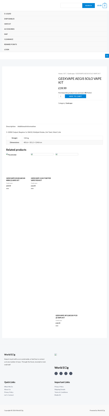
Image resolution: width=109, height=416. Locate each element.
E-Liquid (7, 14)
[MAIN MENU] (107, 56)
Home (60, 73)
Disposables (9, 19)
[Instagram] (56, 373)
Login (6, 49)
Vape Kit (7, 24)
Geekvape (71, 73)
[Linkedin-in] (65, 373)
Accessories (9, 29)
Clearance (8, 39)
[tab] (11, 126)
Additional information (27, 126)
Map (6, 34)
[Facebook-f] (70, 373)
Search (88, 5)
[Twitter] (61, 373)
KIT (65, 73)
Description (11, 126)
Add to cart (75, 96)
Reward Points (10, 44)
